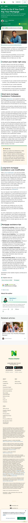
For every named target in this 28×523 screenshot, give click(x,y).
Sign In (18, 2)
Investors (5, 401)
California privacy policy (7, 416)
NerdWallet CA (15, 508)
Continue (21, 518)
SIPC (20, 470)
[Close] (25, 510)
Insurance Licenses (12, 449)
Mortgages (16, 280)
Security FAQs (18, 383)
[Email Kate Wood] (10, 300)
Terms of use (6, 408)
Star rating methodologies (6, 393)
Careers (4, 385)
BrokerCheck (14, 475)
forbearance (9, 99)
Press (4, 398)
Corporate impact (7, 387)
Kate (12, 298)
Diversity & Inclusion (8, 389)
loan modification (9, 172)
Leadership (5, 383)
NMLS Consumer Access (7, 441)
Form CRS (18, 472)
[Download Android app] (18, 367)
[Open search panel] (13, 2)
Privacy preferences (7, 418)
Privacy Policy (10, 473)
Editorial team (6, 396)
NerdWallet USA (15, 505)
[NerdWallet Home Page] (5, 2)
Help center (17, 381)
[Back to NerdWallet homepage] (2, 6)
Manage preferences (10, 518)
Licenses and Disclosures (18, 441)
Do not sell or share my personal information (7, 422)
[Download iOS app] (9, 367)
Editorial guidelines (7, 390)
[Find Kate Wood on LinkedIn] (12, 300)
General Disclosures (18, 474)
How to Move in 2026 (7, 280)
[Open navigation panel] (1, 2)
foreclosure (15, 189)
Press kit (5, 399)
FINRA (17, 470)
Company (5, 381)
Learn (6, 6)
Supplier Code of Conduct (7, 411)
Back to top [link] (6, 289)
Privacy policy (6, 413)
